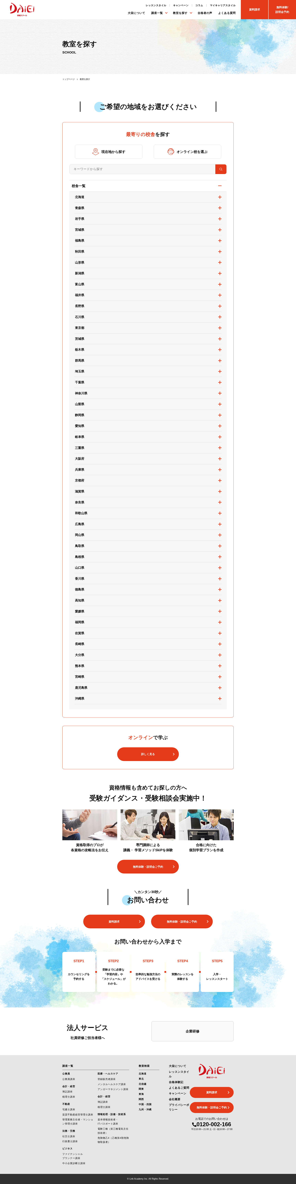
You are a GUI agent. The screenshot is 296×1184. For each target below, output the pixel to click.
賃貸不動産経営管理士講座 (77, 1114)
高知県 (79, 600)
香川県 (79, 578)
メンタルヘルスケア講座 (112, 1084)
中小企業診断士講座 (73, 1163)
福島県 (79, 240)
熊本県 (79, 666)
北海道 (79, 197)
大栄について (136, 12)
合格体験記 (176, 1082)
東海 (141, 1094)
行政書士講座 (70, 1141)
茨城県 (79, 338)
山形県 (79, 262)
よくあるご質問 (179, 1087)
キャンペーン (181, 5)
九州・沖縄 (145, 1109)
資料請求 (114, 921)
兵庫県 (79, 469)
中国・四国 (145, 1104)
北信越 (142, 1084)
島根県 (79, 557)
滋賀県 (79, 491)
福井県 (79, 295)
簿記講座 (67, 1091)
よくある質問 (227, 12)
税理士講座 (68, 1096)
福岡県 (79, 622)
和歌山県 (81, 513)
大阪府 (79, 458)
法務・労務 (68, 1130)
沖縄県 (79, 698)
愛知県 (79, 426)
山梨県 (79, 404)
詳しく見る (148, 754)
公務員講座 (68, 1079)
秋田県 (79, 251)
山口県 (79, 567)
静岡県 (79, 415)
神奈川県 (81, 393)
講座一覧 (157, 12)
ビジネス (67, 1148)
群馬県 (79, 360)
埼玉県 (79, 371)
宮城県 (79, 229)
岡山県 (79, 535)
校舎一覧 (78, 186)
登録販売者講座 (107, 1079)
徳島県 (79, 589)
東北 (141, 1078)
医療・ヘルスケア (108, 1073)
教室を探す (180, 12)
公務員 (66, 1073)
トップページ (68, 79)
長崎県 (79, 644)
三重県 (79, 448)
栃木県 (79, 349)
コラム (199, 5)
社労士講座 (68, 1136)
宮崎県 (79, 676)
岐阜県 (79, 437)
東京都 (79, 328)
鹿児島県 (81, 687)
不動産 (66, 1104)
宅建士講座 (68, 1109)
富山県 (79, 284)
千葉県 (79, 382)
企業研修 (192, 1031)
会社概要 (175, 1099)
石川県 (79, 317)
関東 (141, 1088)
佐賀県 (79, 633)
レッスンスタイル (156, 5)
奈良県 (79, 502)
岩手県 (79, 218)
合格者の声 (205, 12)
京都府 (79, 480)
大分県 (79, 655)
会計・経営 (68, 1086)
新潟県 (79, 273)
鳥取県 (79, 546)
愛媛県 (79, 611)
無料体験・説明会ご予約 (148, 866)
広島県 (79, 524)
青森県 (79, 208)
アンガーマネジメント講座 (113, 1089)
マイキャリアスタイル (223, 5)
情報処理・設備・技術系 (112, 1114)
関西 (141, 1099)
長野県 (79, 306)
